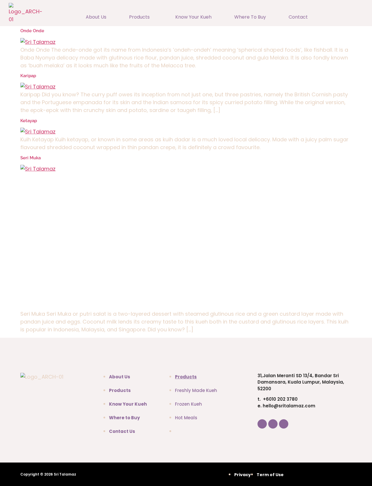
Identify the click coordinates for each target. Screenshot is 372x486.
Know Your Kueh (193, 17)
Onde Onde (32, 30)
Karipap (28, 75)
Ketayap (28, 120)
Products (139, 17)
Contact (298, 17)
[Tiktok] (283, 424)
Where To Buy (250, 17)
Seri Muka (30, 157)
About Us (96, 17)
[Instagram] (273, 424)
